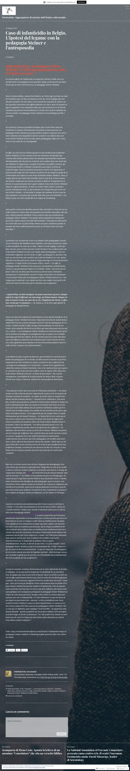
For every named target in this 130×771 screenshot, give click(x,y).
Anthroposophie (13, 689)
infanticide (37, 691)
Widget (128, 8)
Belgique (58, 689)
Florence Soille (27, 691)
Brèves (29, 473)
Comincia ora (81, 2)
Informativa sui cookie (39, 767)
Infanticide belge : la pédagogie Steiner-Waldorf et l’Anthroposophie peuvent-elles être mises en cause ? (36, 69)
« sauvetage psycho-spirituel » (43, 689)
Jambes (44, 691)
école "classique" (26, 689)
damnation (11, 691)
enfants (18, 691)
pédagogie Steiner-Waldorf (17, 693)
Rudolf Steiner (33, 693)
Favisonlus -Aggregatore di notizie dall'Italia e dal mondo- (34, 17)
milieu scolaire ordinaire (57, 691)
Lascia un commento (14, 696)
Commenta (61, 734)
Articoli (10, 686)
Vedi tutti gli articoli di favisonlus (54, 677)
